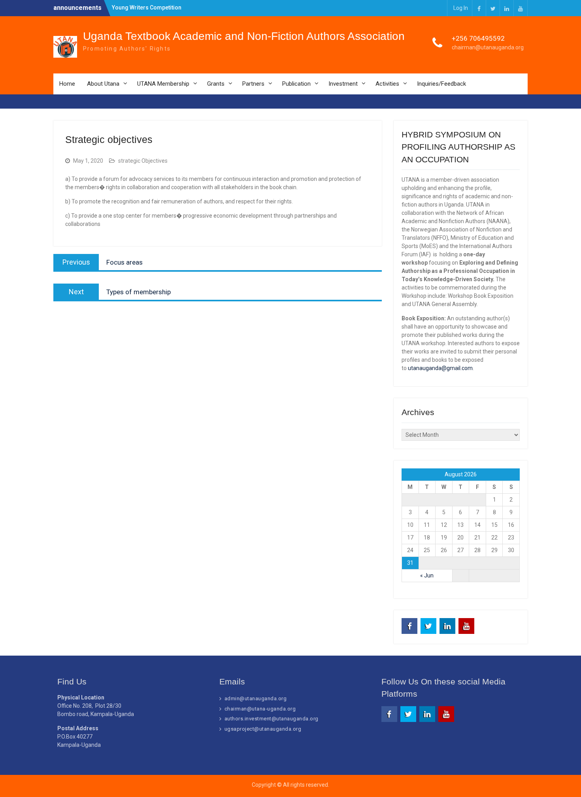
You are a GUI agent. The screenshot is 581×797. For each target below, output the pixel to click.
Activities (387, 83)
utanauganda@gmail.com (440, 368)
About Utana (103, 83)
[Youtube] (520, 8)
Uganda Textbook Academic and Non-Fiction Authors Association (244, 36)
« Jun (427, 575)
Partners (253, 83)
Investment (343, 83)
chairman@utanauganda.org (488, 47)
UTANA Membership (163, 83)
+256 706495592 (478, 38)
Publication (296, 83)
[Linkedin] (507, 8)
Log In (460, 8)
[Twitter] (493, 8)
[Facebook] (479, 8)
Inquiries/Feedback (441, 83)
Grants (215, 83)
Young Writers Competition (146, 7)
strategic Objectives (143, 161)
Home (67, 83)
